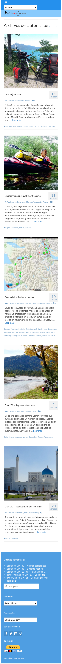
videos (48, 303)
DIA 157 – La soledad (35, 574)
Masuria (29, 202)
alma (14, 126)
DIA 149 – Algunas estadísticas (31, 565)
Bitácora (28, 303)
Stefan (10, 565)
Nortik (53, 332)
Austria (27, 100)
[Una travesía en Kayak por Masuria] (31, 162)
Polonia (45, 202)
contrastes (18, 437)
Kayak (7, 228)
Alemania (20, 100)
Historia (8, 538)
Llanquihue (35, 332)
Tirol (49, 126)
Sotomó (38, 336)
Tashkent (14, 538)
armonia (20, 126)
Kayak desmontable (50, 329)
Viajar (53, 126)
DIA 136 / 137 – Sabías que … (31, 571)
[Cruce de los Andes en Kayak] (31, 263)
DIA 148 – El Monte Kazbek (30, 568)
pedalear (44, 126)
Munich (37, 126)
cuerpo (31, 126)
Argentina (20, 303)
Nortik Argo (8, 336)
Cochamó (33, 329)
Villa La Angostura (48, 336)
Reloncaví (31, 336)
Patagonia (16, 336)
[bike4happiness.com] (23, 13)
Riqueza (40, 437)
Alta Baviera (9, 437)
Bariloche (22, 329)
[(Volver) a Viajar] (31, 61)
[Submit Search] (6, 586)
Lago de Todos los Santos (21, 332)
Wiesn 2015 (48, 437)
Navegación (37, 202)
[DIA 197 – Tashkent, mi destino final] (31, 473)
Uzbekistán (33, 512)
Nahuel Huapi (45, 332)
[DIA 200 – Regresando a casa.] (31, 371)
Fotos (34, 411)
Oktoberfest (33, 437)
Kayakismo (21, 202)
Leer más (16, 120)
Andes (7, 329)
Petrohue (24, 336)
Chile (34, 303)
